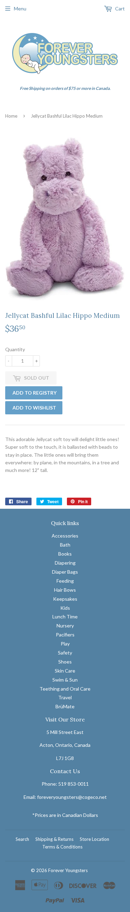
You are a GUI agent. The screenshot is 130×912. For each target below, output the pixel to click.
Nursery (65, 625)
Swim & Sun (65, 680)
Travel (65, 697)
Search (22, 839)
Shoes (65, 662)
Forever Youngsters (68, 870)
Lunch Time (65, 616)
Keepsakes (65, 599)
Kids (65, 608)
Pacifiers (65, 634)
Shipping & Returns (54, 839)
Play (65, 644)
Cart (119, 8)
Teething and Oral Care (65, 689)
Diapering (65, 563)
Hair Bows (65, 590)
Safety (65, 653)
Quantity (15, 349)
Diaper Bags (65, 572)
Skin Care (65, 671)
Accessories (65, 536)
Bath (65, 545)
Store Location (94, 839)
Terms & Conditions (62, 847)
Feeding (65, 581)
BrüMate (65, 706)
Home (11, 116)
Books (65, 554)
